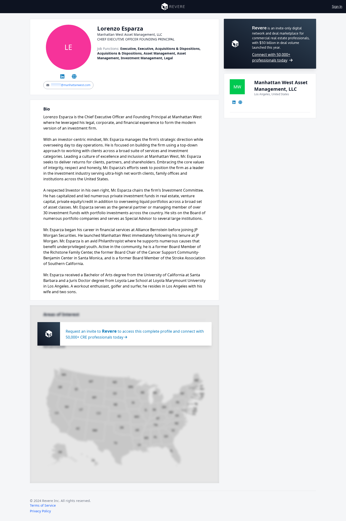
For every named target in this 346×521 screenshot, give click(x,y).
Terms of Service (43, 505)
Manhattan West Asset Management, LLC (281, 85)
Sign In (337, 6)
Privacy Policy (40, 511)
